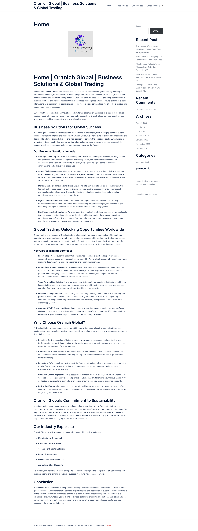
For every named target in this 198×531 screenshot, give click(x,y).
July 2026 (140, 127)
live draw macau (152, 181)
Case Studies (122, 6)
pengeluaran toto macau (146, 194)
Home (110, 6)
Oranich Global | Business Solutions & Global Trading (65, 5)
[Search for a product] (163, 6)
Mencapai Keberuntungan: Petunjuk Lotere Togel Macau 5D (148, 77)
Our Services (137, 6)
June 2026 (140, 131)
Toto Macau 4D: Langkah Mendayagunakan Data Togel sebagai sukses (148, 49)
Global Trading (153, 6)
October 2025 (142, 148)
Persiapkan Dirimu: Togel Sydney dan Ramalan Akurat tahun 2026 (148, 88)
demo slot (140, 181)
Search (139, 26)
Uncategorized (142, 162)
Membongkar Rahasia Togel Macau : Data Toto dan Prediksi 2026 (148, 67)
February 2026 (142, 135)
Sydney (109, 525)
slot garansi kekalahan (145, 184)
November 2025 (143, 144)
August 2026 (141, 123)
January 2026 (142, 140)
